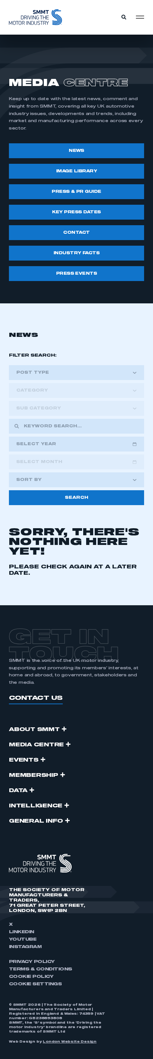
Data (18, 790)
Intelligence (35, 805)
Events (24, 760)
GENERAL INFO (36, 821)
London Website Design (70, 1041)
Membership (33, 775)
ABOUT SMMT (34, 729)
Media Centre (36, 744)
